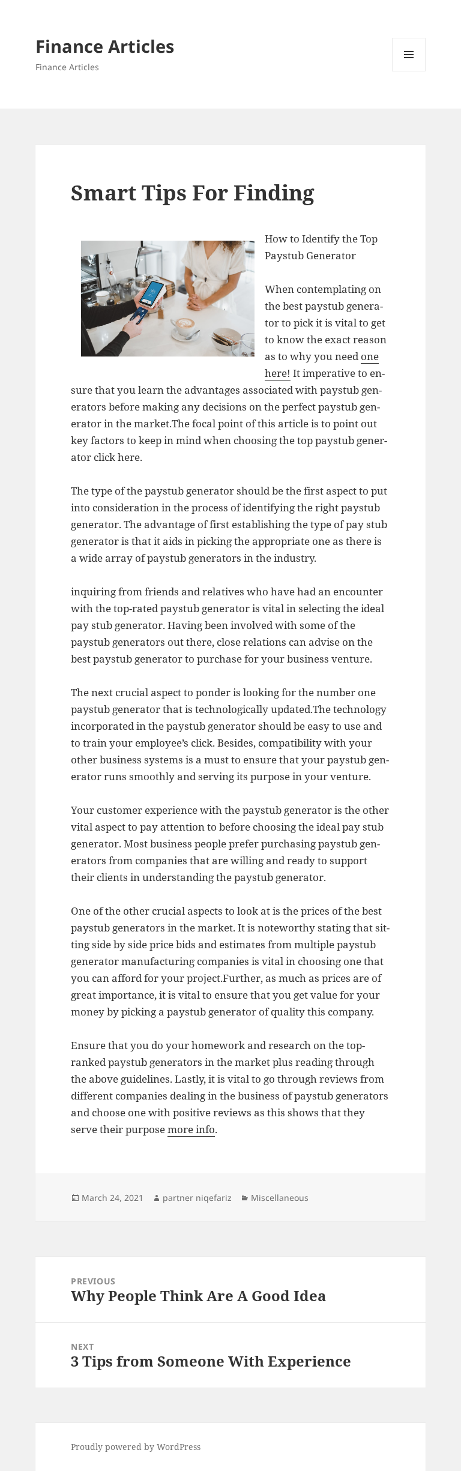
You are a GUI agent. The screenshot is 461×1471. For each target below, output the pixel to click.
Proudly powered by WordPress (135, 1446)
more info (191, 1129)
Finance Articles (104, 46)
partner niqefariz (197, 1197)
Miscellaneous (280, 1197)
